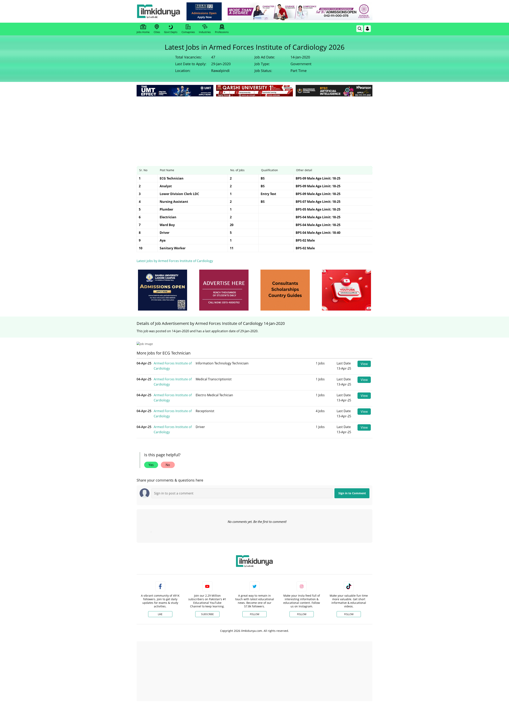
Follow (254, 614)
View (364, 364)
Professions (222, 32)
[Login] (367, 28)
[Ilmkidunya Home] (158, 11)
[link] (204, 11)
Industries (205, 32)
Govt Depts (170, 32)
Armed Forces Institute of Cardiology (173, 366)
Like (160, 614)
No (168, 465)
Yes (151, 465)
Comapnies (188, 32)
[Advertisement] (254, 127)
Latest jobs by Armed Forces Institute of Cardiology (175, 261)
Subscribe (207, 614)
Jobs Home (143, 32)
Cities (157, 32)
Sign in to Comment (352, 493)
